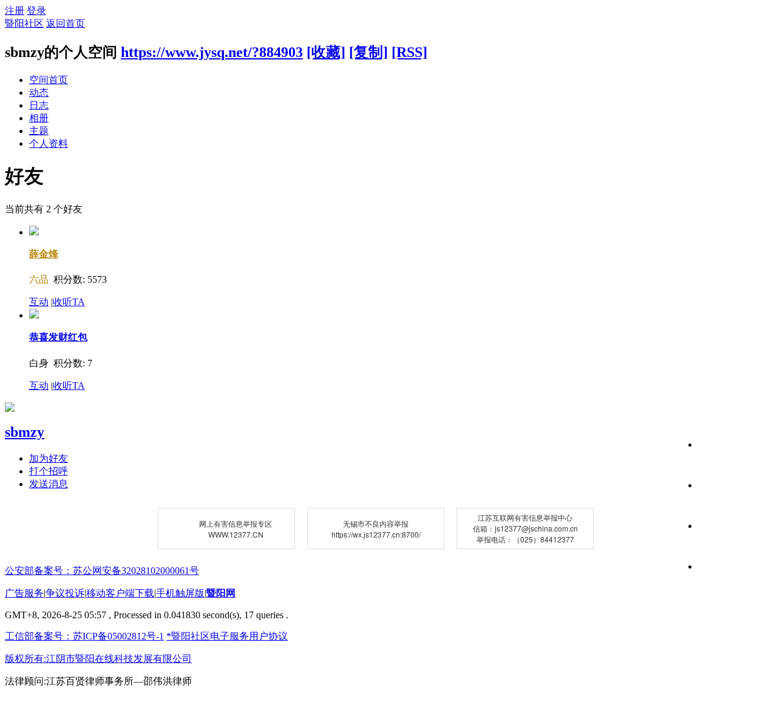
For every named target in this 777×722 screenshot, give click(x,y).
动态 (39, 92)
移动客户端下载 (120, 593)
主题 (39, 131)
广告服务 (24, 593)
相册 (39, 118)
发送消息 (48, 484)
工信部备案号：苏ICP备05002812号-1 (84, 636)
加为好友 (48, 458)
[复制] (368, 52)
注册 (14, 10)
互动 (39, 302)
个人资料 (48, 143)
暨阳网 (221, 593)
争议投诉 (65, 593)
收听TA (69, 302)
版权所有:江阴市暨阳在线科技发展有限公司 (98, 658)
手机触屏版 (180, 593)
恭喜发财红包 (58, 337)
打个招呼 (48, 471)
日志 (39, 105)
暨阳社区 (24, 23)
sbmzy (24, 432)
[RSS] (409, 52)
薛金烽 (43, 254)
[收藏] (326, 52)
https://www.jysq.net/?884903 (212, 52)
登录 (36, 10)
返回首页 (65, 23)
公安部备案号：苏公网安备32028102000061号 (102, 570)
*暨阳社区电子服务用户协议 (227, 636)
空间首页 (48, 80)
